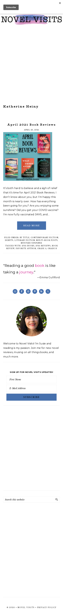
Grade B (52, 249)
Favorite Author (26, 249)
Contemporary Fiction (44, 238)
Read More (31, 225)
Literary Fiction (25, 240)
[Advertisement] (31, 64)
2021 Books (28, 246)
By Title (25, 238)
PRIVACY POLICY (46, 608)
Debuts (9, 240)
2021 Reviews (43, 246)
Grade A (41, 249)
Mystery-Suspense (31, 243)
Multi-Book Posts (47, 240)
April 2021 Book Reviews (31, 125)
